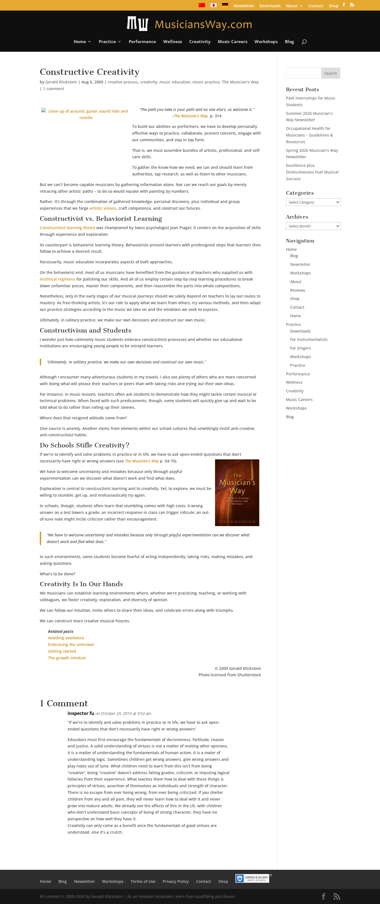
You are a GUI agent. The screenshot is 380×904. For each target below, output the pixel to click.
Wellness (172, 41)
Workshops (266, 41)
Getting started (62, 651)
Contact (316, 6)
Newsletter (243, 6)
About (292, 6)
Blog (289, 41)
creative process (123, 82)
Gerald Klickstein (61, 82)
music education (174, 82)
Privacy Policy (176, 881)
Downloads (270, 6)
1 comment (53, 88)
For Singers (300, 348)
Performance (142, 41)
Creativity (200, 41)
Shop (334, 6)
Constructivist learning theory (67, 227)
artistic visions (103, 208)
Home (80, 41)
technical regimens (57, 279)
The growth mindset (67, 657)
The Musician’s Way (191, 115)
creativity (148, 82)
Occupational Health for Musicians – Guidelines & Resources (309, 135)
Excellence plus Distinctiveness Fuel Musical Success (312, 172)
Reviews (297, 290)
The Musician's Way (240, 82)
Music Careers (232, 41)
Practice (107, 41)
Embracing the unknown (71, 644)
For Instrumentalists (309, 339)
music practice (206, 82)
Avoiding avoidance (66, 637)
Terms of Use (143, 881)
